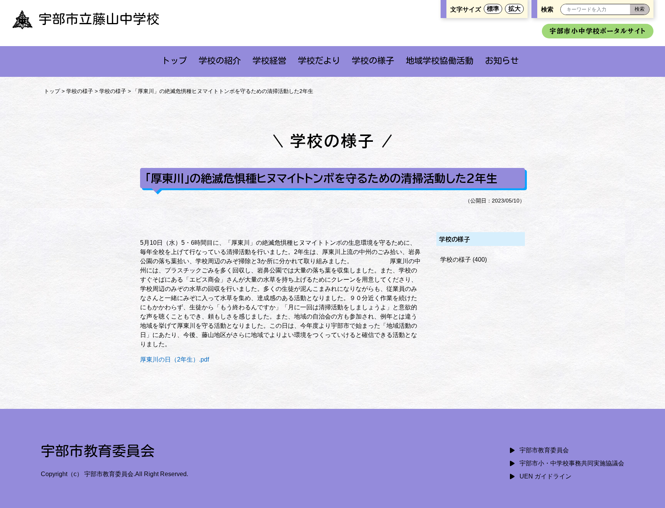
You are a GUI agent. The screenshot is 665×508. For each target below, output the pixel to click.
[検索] (639, 9)
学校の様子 (373, 60)
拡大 (514, 8)
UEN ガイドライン (545, 476)
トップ (174, 60)
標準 (493, 8)
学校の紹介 (220, 60)
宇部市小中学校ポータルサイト (598, 31)
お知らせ (502, 60)
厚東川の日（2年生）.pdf (174, 359)
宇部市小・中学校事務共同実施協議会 (572, 463)
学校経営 (269, 60)
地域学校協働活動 (439, 60)
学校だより (319, 60)
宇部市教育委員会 (544, 450)
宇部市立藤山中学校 (99, 18)
